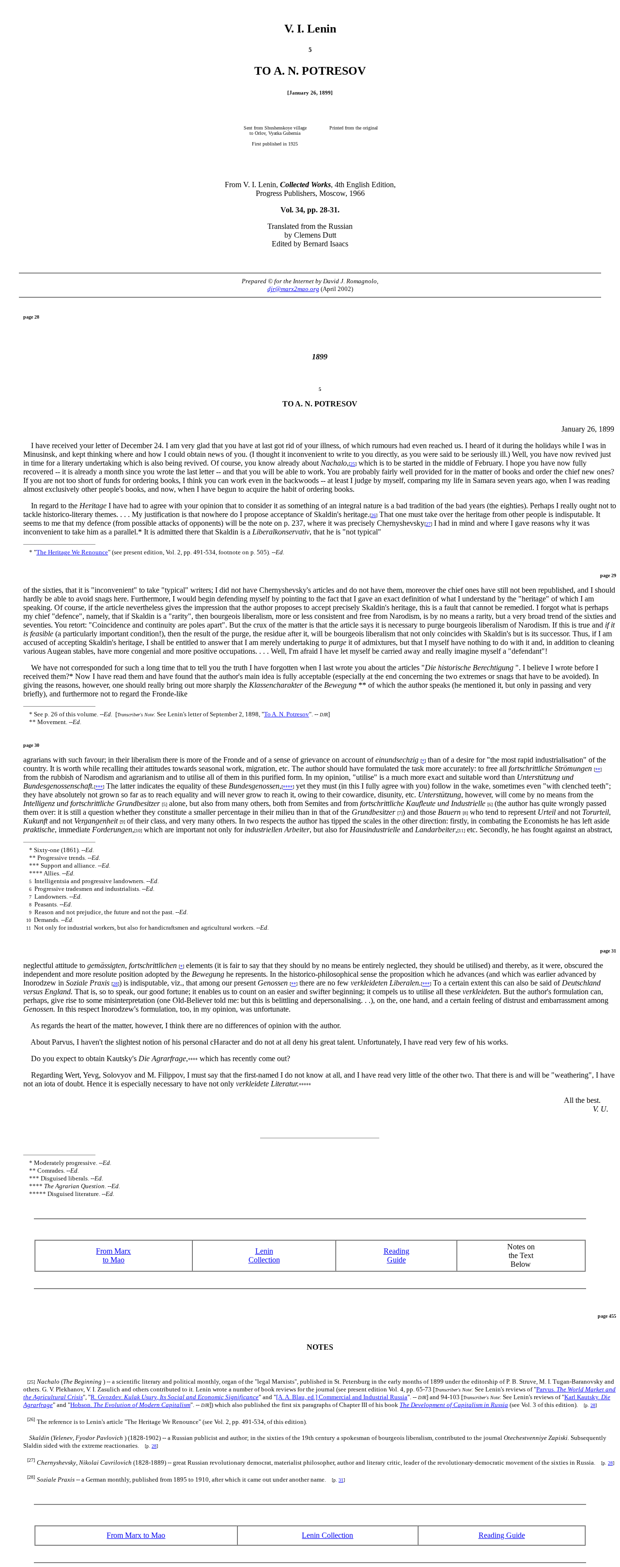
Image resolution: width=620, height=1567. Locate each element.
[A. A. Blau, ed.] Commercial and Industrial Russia (341, 1397)
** (597, 769)
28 (115, 983)
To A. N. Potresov (286, 714)
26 (373, 515)
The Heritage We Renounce (72, 552)
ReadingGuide (396, 1255)
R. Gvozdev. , (175, 1397)
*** (99, 787)
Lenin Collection (264, 1255)
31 (341, 1480)
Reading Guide (502, 1535)
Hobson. (130, 1404)
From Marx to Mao (113, 1255)
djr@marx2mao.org (293, 288)
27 (428, 524)
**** (288, 787)
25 (352, 464)
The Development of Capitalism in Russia (454, 1404)
